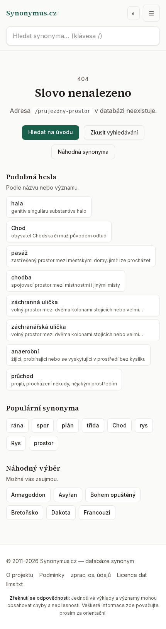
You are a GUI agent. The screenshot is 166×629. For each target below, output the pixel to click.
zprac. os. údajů (91, 575)
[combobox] (83, 35)
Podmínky (51, 575)
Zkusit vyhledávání (114, 132)
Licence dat (132, 575)
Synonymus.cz (31, 13)
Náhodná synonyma (83, 151)
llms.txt (14, 584)
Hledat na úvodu (50, 132)
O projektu (19, 575)
